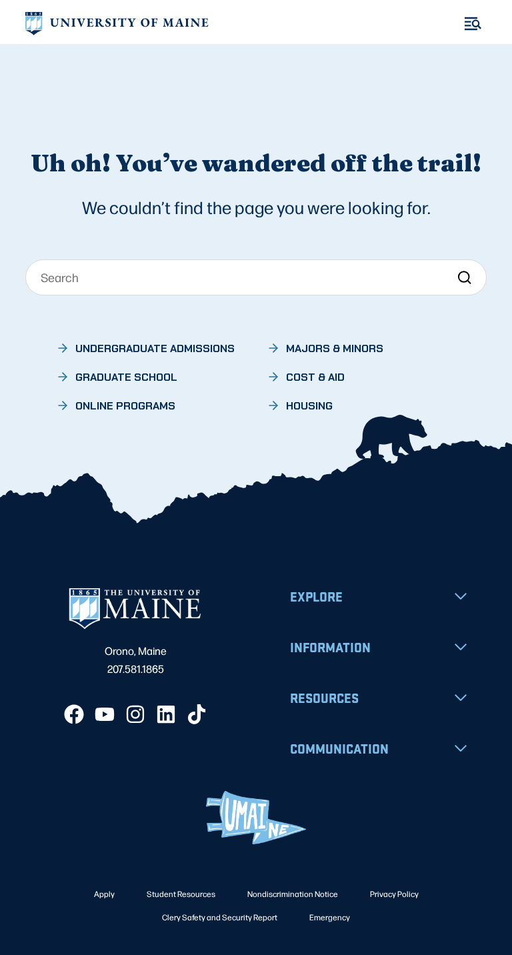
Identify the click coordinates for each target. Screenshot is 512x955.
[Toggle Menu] (473, 23)
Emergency (329, 917)
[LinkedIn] (166, 714)
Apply (104, 893)
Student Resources (181, 893)
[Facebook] (74, 714)
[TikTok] (197, 714)
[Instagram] (135, 714)
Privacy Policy (394, 893)
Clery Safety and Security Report (219, 917)
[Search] (464, 277)
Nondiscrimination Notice (292, 893)
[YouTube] (105, 714)
